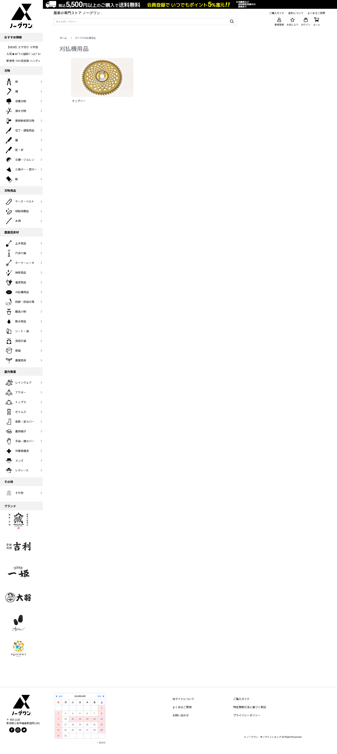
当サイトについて (183, 699)
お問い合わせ (180, 715)
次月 (99, 696)
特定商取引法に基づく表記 (249, 707)
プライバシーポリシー (247, 715)
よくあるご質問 (182, 707)
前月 (61, 696)
